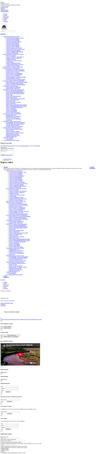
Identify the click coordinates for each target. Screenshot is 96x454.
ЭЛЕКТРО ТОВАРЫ (8, 137)
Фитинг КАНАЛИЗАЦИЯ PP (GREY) (18, 226)
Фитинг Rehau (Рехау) (14, 231)
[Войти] (3, 8)
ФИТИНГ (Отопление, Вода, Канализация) (13, 89)
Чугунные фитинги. (24, 145)
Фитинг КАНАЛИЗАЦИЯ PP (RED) (18, 227)
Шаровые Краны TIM (14, 270)
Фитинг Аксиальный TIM (15, 234)
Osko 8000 (37, 145)
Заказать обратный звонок (7, 303)
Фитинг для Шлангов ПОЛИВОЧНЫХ (18, 219)
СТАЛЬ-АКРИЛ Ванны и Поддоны (17, 198)
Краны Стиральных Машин (16, 265)
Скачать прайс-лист (12, 335)
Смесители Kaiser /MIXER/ (15, 177)
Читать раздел (8, 326)
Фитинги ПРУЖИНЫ (14, 245)
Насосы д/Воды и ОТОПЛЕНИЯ (17, 208)
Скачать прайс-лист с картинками (11, 336)
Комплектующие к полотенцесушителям (19, 211)
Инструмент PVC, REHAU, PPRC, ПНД (13, 67)
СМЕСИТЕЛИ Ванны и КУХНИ (11, 36)
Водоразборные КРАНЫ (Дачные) (17, 263)
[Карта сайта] (4, 29)
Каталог (3, 34)
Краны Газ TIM (13, 264)
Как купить (6, 16)
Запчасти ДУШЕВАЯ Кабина (16, 197)
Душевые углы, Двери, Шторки (16, 195)
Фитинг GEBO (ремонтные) (16, 246)
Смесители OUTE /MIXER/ (15, 181)
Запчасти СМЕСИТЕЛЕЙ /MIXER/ (17, 186)
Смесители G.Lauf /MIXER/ (15, 174)
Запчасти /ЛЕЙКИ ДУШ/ (15, 187)
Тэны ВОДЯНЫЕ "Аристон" (16, 212)
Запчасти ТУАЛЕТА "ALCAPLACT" (18, 191)
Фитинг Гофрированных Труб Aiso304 (18, 232)
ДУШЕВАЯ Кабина (14, 193)
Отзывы (5, 19)
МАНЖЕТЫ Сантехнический (16, 250)
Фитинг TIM (12, 229)
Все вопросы (9, 155)
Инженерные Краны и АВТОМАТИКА (18, 213)
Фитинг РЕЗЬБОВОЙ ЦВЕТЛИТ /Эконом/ (19, 240)
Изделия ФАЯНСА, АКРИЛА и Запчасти (13, 54)
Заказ (7, 6)
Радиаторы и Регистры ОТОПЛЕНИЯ (18, 205)
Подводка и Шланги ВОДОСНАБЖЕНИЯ (13, 80)
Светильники (12, 273)
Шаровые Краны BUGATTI (15, 269)
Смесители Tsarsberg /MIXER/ (16, 184)
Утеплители (12, 254)
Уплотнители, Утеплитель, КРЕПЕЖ (12, 113)
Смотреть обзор (7, 328)
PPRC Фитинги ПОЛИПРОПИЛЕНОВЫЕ (19, 239)
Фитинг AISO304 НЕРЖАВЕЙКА (17, 225)
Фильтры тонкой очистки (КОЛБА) (17, 260)
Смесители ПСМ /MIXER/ (15, 178)
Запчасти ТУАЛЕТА (14, 189)
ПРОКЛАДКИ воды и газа (15, 251)
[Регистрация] (4, 10)
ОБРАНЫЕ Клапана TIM (15, 268)
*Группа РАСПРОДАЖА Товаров (11, 140)
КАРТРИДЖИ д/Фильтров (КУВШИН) (18, 257)
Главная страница (7, 159)
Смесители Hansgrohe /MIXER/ (16, 176)
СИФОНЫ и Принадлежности (10, 86)
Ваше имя (3, 438)
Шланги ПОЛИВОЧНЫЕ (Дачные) (17, 217)
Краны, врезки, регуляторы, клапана (18, 267)
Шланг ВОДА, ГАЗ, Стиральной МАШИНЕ (19, 216)
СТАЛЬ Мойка (12, 196)
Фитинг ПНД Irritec (14, 238)
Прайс (4, 20)
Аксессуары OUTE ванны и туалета (17, 172)
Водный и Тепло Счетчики (15, 206)
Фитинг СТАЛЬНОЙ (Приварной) (17, 241)
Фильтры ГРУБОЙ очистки (15, 259)
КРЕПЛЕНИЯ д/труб (14, 249)
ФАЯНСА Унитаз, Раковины (16, 200)
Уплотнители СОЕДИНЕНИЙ (16, 253)
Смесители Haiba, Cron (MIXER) (17, 182)
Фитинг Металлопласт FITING (16, 236)
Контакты (5, 21)
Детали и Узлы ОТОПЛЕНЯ (16, 210)
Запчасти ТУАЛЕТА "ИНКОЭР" (17, 192)
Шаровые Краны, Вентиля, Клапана (12, 127)
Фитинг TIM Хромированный (16, 230)
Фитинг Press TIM (13, 235)
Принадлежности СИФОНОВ (16, 221)
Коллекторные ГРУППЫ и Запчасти (18, 203)
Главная (5, 13)
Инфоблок (5, 17)
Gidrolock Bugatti (10, 145)
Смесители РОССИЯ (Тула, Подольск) (18, 183)
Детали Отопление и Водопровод (11, 68)
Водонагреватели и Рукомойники (17, 207)
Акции (5, 15)
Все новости (4, 147)
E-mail (2, 444)
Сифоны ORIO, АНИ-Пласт (16, 222)
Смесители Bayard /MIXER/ (15, 173)
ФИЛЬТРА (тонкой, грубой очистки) (12, 121)
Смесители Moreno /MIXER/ (16, 179)
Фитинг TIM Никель (14, 243)
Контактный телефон (6, 440)
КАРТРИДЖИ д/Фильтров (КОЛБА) (18, 258)
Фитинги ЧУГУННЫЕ (14, 244)
